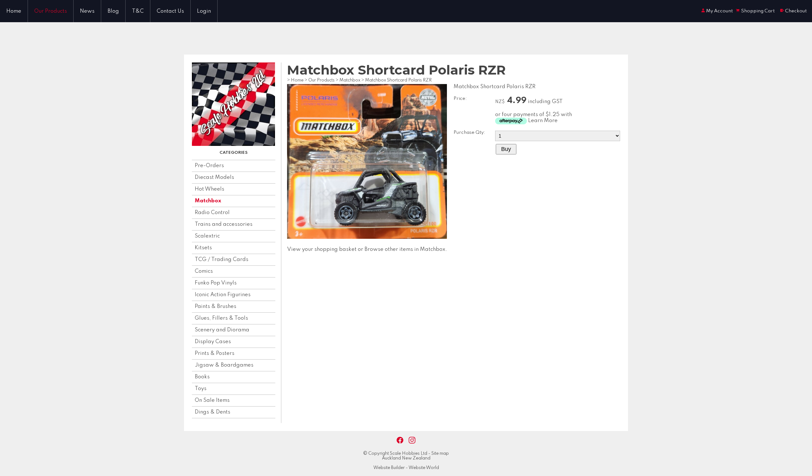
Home (13, 11)
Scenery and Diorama (222, 330)
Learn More (543, 120)
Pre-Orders (209, 165)
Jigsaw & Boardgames (224, 365)
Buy (506, 149)
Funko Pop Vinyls (216, 283)
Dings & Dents (212, 412)
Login (204, 11)
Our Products (50, 11)
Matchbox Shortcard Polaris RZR (398, 80)
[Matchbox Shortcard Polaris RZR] (367, 237)
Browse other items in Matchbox (404, 249)
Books (202, 377)
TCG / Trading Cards (221, 259)
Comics (204, 271)
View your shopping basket (322, 249)
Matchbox (208, 201)
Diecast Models (214, 177)
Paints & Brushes (215, 306)
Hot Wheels (209, 189)
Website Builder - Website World (406, 468)
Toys (200, 388)
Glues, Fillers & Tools (221, 318)
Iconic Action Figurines (223, 294)
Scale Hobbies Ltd (408, 453)
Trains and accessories (223, 224)
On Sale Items (212, 400)
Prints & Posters (214, 353)
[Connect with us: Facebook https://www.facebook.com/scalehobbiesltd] (400, 440)
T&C (138, 11)
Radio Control (212, 212)
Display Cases (213, 341)
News (87, 11)
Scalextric (207, 236)
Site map (440, 453)
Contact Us (170, 11)
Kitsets (203, 248)
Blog (113, 11)
